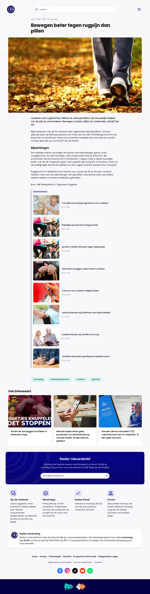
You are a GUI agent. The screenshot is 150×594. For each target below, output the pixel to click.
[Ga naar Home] (11, 9)
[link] (38, 379)
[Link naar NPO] (81, 586)
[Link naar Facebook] (60, 571)
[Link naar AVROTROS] (68, 586)
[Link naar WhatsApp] (90, 571)
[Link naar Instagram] (67, 571)
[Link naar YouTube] (82, 571)
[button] (139, 9)
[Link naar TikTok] (75, 571)
